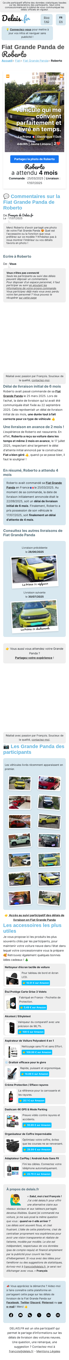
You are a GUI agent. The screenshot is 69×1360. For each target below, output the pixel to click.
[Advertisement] (34, 338)
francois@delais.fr (35, 1266)
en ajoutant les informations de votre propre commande (31, 287)
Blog (46, 17)
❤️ (57, 143)
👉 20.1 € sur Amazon (31, 1100)
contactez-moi (40, 380)
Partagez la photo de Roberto (34, 159)
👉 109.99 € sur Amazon (37, 1052)
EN (61, 21)
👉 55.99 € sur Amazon (37, 1125)
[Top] (62, 1350)
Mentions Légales (48, 1351)
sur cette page (28, 297)
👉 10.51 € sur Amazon (36, 982)
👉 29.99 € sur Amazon (37, 1149)
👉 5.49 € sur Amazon (33, 1007)
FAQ (46, 21)
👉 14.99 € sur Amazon (34, 1073)
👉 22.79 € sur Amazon (36, 1174)
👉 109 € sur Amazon (31, 1031)
